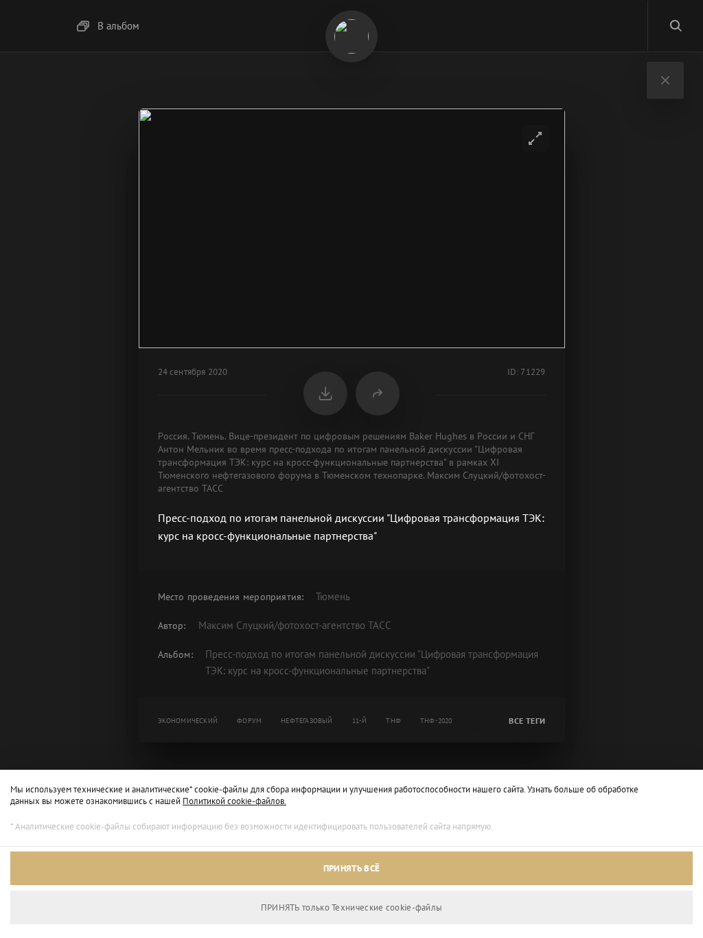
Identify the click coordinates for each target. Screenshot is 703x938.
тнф (393, 720)
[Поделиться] (378, 393)
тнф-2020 (436, 720)
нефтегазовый (306, 720)
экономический (188, 720)
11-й (359, 720)
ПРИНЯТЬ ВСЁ (351, 868)
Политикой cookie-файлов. (234, 801)
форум (249, 720)
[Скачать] (325, 393)
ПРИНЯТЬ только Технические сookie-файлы (352, 907)
